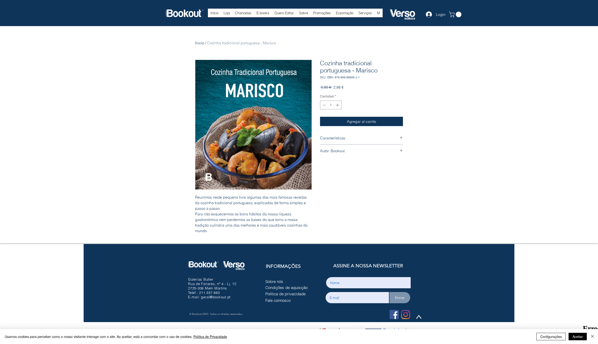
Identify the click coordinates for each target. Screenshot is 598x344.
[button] (243, 14)
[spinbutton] (331, 105)
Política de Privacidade (210, 336)
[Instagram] (405, 314)
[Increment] (338, 105)
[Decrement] (324, 105)
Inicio (199, 43)
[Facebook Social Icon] (394, 314)
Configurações (551, 336)
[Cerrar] (592, 336)
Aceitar (578, 336)
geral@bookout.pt (216, 297)
